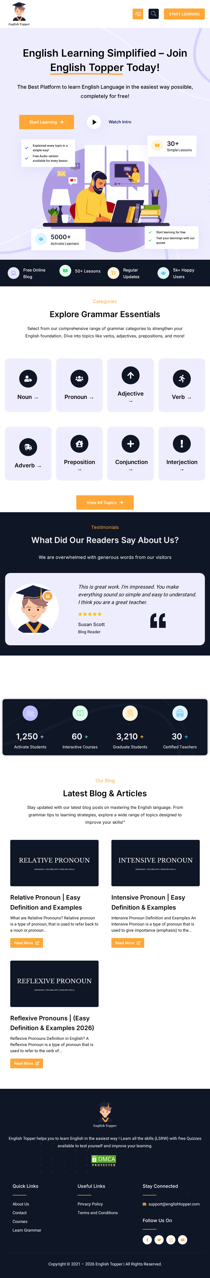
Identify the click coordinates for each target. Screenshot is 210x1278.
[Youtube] (182, 1239)
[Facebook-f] (147, 1239)
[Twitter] (159, 1239)
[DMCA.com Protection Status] (104, 1166)
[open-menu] (137, 13)
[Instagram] (170, 1239)
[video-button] (94, 122)
